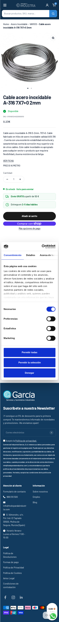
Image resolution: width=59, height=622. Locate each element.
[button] (29, 13)
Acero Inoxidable (19, 24)
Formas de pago (11, 562)
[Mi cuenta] (47, 5)
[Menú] (5, 5)
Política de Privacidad (13, 567)
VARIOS (33, 24)
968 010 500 (12, 497)
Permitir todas (29, 352)
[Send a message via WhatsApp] (53, 616)
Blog (35, 502)
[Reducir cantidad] (7, 179)
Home (6, 24)
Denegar (29, 372)
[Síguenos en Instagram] (13, 597)
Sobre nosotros (40, 491)
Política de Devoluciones (10, 555)
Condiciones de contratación (11, 585)
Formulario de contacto (14, 491)
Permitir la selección (29, 362)
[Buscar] (53, 13)
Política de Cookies (12, 573)
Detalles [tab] (30, 255)
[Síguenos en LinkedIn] (21, 597)
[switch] (50, 318)
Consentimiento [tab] (12, 255)
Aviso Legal (8, 578)
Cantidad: (8, 173)
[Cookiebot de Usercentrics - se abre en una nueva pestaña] (42, 246)
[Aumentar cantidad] (20, 179)
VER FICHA (8, 160)
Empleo (36, 497)
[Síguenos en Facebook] (5, 597)
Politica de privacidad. (26, 440)
